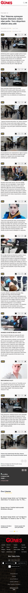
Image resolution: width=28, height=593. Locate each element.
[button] (22, 461)
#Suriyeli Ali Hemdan (18, 455)
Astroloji (15, 547)
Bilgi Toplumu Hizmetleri (14, 584)
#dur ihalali (8, 453)
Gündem (3, 544)
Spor (2, 547)
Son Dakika (24, 551)
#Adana (3, 453)
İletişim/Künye (14, 573)
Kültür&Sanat (9, 551)
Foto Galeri (3, 13)
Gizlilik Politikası (14, 581)
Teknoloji (8, 549)
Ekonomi (8, 544)
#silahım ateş (9, 455)
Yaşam (3, 551)
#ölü (15, 453)
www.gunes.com (14, 588)
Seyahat (15, 544)
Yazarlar (23, 544)
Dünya (8, 547)
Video (22, 549)
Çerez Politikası (14, 579)
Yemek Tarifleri (17, 549)
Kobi (15, 551)
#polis (12, 453)
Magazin (3, 549)
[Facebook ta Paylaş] (22, 34)
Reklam (14, 576)
